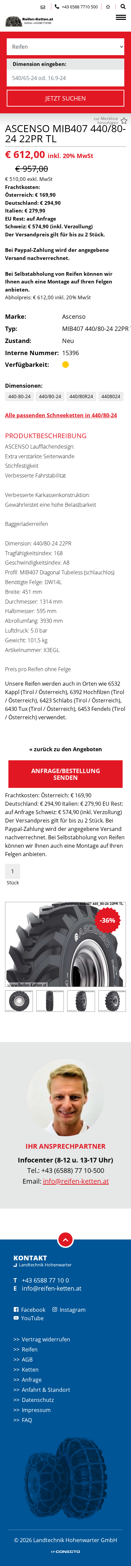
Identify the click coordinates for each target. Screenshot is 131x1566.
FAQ (27, 1420)
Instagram (72, 1309)
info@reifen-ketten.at (76, 1181)
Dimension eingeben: (39, 64)
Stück (13, 882)
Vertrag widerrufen (46, 1339)
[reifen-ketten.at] (38, 21)
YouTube (32, 1318)
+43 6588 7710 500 (79, 7)
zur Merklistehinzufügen (106, 121)
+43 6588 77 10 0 (45, 1280)
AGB (27, 1359)
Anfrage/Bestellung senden (65, 774)
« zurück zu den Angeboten (65, 749)
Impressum (36, 1410)
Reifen (30, 1349)
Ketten (30, 1369)
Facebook (32, 1309)
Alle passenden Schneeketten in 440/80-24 (61, 415)
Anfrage (32, 1379)
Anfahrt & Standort (46, 1389)
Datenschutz (38, 1400)
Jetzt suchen (65, 98)
